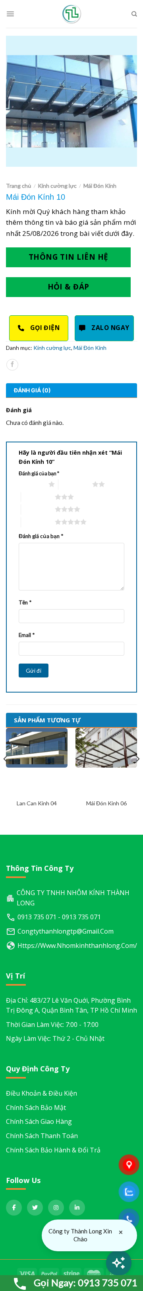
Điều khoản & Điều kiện (41, 1093)
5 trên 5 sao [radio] (38, 522)
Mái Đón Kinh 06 (106, 803)
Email (27, 635)
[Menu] (10, 14)
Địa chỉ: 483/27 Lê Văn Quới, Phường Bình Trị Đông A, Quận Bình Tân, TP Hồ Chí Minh (71, 1005)
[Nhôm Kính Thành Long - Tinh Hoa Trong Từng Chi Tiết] (71, 14)
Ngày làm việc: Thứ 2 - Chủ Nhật (55, 1038)
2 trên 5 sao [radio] (75, 484)
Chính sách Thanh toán (42, 1135)
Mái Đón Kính (99, 185)
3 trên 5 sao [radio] (38, 497)
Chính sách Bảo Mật (36, 1107)
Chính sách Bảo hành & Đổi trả (53, 1150)
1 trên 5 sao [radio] (31, 484)
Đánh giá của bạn (39, 473)
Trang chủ (18, 185)
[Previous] (6, 774)
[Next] (137, 774)
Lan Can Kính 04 (37, 803)
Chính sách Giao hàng (39, 1121)
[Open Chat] (118, 1263)
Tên (25, 602)
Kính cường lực (57, 185)
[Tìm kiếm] (134, 14)
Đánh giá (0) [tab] (32, 390)
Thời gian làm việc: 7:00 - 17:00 (52, 1024)
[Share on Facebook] (12, 365)
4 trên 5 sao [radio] (38, 509)
